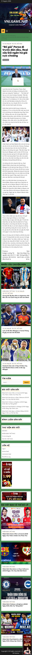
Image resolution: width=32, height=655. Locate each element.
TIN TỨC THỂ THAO (17, 43)
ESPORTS (4, 431)
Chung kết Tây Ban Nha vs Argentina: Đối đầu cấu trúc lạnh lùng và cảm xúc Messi (15, 296)
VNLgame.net (16, 21)
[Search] (30, 31)
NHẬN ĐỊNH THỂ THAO (8, 291)
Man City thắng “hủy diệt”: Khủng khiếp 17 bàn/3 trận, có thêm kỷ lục (23, 255)
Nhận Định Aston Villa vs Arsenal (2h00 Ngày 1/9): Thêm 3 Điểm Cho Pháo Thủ (15, 535)
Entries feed (5, 451)
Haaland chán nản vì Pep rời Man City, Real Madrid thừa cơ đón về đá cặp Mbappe (15, 367)
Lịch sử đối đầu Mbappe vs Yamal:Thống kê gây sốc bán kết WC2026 (15, 331)
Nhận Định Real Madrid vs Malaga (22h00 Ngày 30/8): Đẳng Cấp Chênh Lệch (15, 640)
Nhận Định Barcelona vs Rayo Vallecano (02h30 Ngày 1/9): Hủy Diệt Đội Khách (15, 570)
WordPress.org (6, 457)
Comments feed (6, 454)
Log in (3, 448)
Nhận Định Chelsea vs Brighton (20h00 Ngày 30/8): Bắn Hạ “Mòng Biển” (15, 605)
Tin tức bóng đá (6, 43)
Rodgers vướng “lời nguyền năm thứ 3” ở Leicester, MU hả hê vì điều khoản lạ (9, 255)
